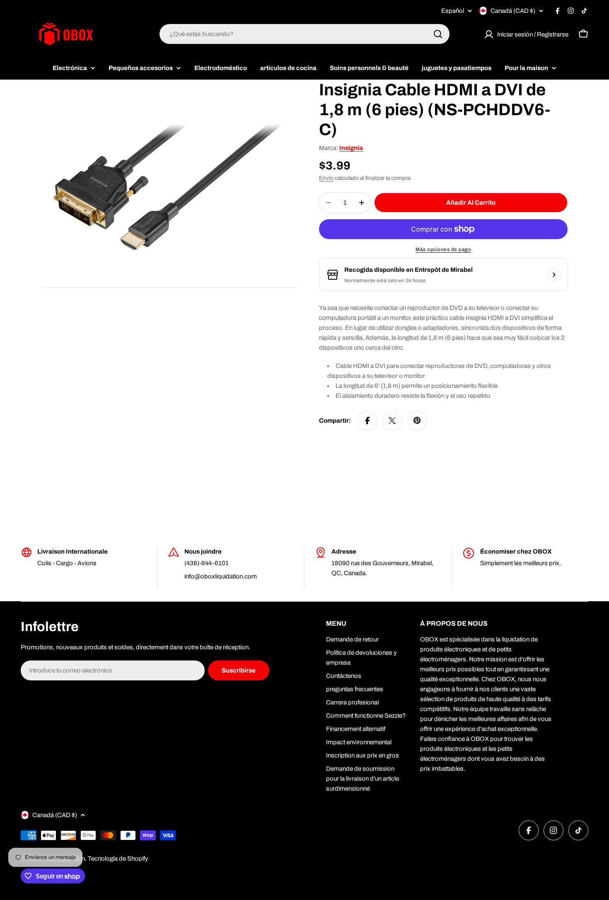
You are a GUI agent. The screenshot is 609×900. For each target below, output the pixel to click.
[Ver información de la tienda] (554, 274)
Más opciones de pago (443, 249)
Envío (326, 178)
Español (452, 11)
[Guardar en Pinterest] (417, 421)
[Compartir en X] (392, 421)
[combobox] (305, 34)
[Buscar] (438, 34)
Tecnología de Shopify (118, 858)
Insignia (351, 148)
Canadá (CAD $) (513, 10)
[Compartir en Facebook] (367, 421)
